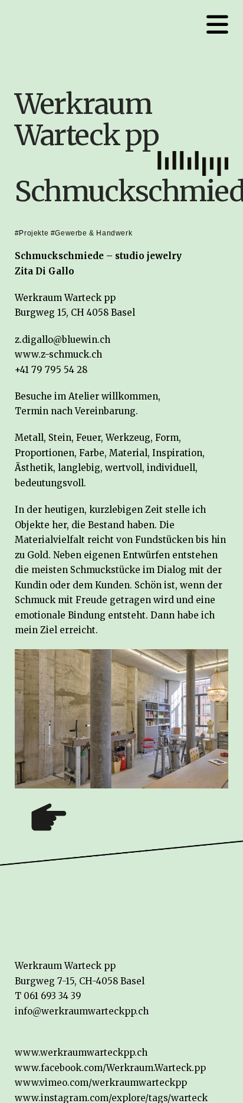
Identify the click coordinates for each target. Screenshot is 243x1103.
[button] (217, 24)
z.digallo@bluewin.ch (62, 339)
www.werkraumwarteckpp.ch (81, 1052)
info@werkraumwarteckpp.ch (82, 1011)
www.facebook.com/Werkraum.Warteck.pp (110, 1067)
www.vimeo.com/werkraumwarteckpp (101, 1082)
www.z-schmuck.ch (58, 354)
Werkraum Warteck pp (87, 119)
